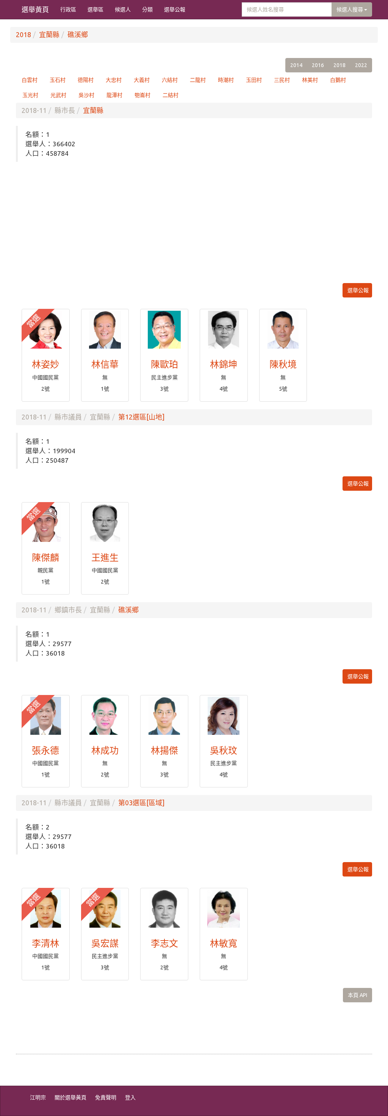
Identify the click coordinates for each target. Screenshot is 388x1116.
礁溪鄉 (77, 34)
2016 (318, 65)
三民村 (282, 80)
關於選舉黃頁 (70, 1097)
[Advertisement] (194, 222)
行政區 (68, 9)
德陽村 (86, 80)
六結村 (170, 80)
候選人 (123, 9)
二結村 (170, 95)
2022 (361, 65)
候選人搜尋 (350, 9)
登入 (130, 1097)
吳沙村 (86, 95)
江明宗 (38, 1097)
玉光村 (30, 95)
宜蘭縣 (49, 34)
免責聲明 (105, 1097)
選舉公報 (174, 9)
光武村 (58, 95)
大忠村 (114, 80)
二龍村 (198, 80)
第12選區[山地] (141, 417)
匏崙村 (142, 95)
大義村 (142, 80)
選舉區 (95, 9)
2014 (296, 65)
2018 (23, 34)
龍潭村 (114, 95)
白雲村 (30, 80)
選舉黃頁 (35, 9)
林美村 (310, 80)
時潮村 (226, 80)
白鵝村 (338, 80)
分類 (147, 9)
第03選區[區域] (141, 802)
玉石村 (58, 80)
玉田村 (254, 80)
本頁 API (357, 995)
